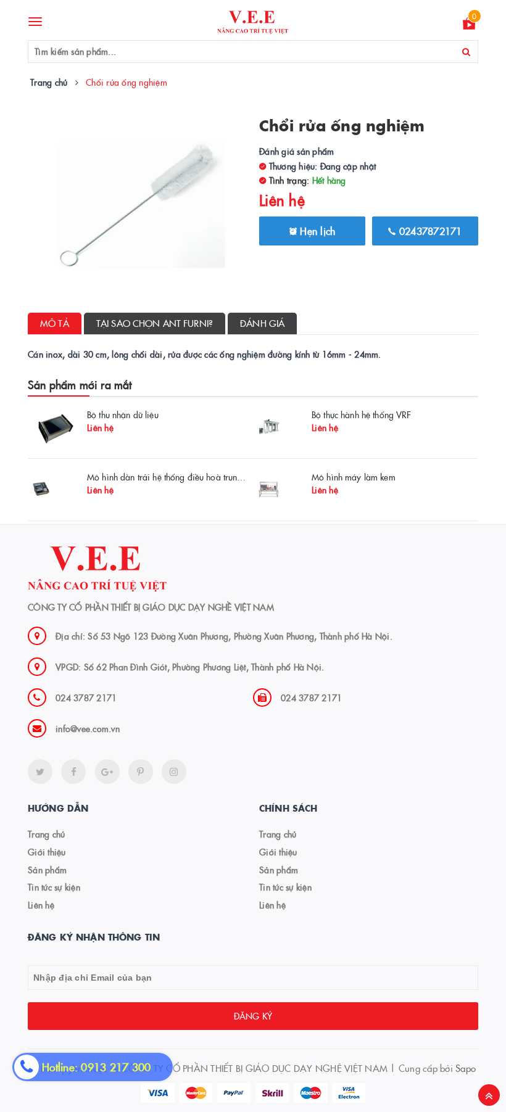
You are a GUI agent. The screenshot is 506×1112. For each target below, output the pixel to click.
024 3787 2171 (86, 697)
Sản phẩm (47, 869)
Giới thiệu (47, 852)
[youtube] (140, 771)
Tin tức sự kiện (54, 887)
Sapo (465, 1067)
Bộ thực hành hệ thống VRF (362, 414)
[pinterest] (174, 771)
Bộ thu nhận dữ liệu (123, 414)
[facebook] (73, 771)
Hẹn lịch (316, 230)
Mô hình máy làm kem (354, 477)
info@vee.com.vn (88, 728)
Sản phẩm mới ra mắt (79, 384)
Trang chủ (46, 834)
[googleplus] (107, 771)
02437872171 (429, 230)
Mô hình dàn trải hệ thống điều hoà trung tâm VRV (182, 477)
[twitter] (40, 771)
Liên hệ (41, 905)
